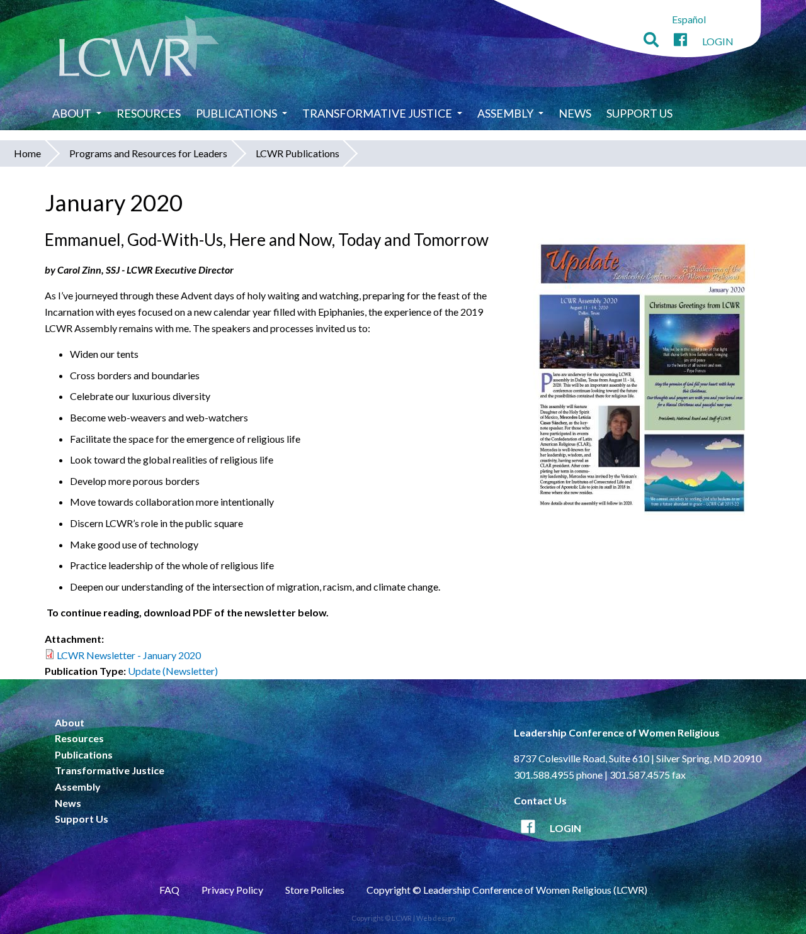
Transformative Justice (377, 113)
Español (689, 19)
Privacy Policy (232, 890)
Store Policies (314, 890)
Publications (236, 113)
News (575, 113)
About (71, 113)
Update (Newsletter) (173, 671)
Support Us (639, 113)
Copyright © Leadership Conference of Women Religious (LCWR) (506, 890)
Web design (435, 918)
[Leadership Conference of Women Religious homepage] (139, 48)
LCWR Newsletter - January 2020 (129, 655)
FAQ (169, 890)
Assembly (505, 113)
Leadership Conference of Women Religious (617, 732)
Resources (148, 113)
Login (718, 41)
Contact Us (540, 800)
